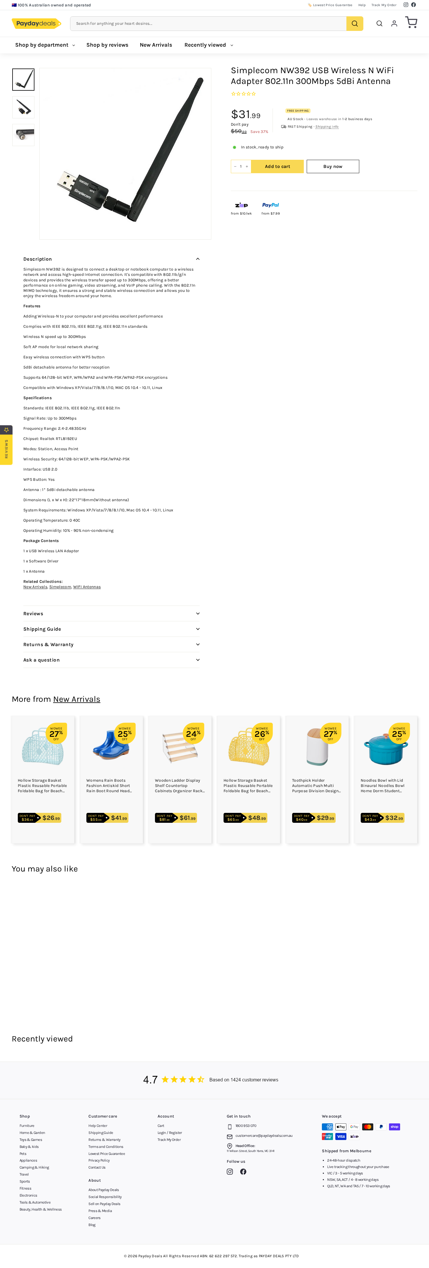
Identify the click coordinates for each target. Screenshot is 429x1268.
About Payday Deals (103, 1190)
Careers (94, 1218)
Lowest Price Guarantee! (41, 5)
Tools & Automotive (35, 1202)
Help (362, 5)
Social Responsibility (104, 1197)
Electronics (28, 1195)
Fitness (25, 1188)
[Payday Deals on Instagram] (231, 1173)
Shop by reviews (107, 45)
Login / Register (170, 1132)
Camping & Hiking (34, 1167)
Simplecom (60, 586)
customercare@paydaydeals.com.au (264, 1135)
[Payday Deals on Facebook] (244, 1173)
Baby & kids (29, 1146)
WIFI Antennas (87, 586)
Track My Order (384, 5)
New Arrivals (156, 45)
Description (37, 259)
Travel (24, 1174)
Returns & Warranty (48, 644)
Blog (91, 1225)
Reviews (33, 613)
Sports (25, 1181)
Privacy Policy (98, 1160)
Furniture (27, 1125)
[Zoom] (125, 153)
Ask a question (41, 660)
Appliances (28, 1160)
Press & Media (100, 1211)
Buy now (332, 166)
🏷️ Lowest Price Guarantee (330, 5)
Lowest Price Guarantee (106, 1153)
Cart (161, 1125)
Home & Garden (32, 1132)
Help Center (97, 1125)
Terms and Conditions (105, 1146)
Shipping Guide (42, 629)
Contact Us (97, 1167)
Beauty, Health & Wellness (41, 1209)
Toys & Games (31, 1139)
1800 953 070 (246, 1125)
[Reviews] (214, 1080)
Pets (23, 1153)
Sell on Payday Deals (104, 1204)
